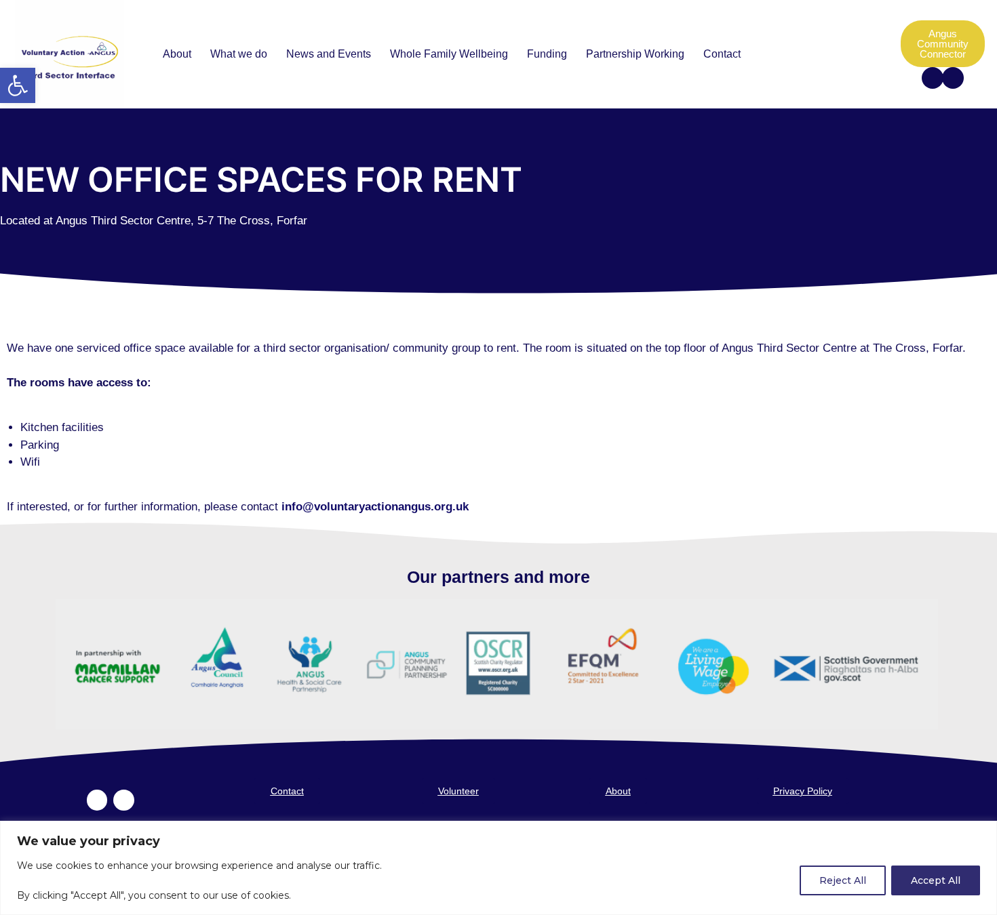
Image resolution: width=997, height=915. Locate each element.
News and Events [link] (328, 54)
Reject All (842, 880)
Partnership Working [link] (635, 54)
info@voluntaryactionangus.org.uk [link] (375, 506)
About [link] (177, 54)
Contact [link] (722, 54)
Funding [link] (547, 54)
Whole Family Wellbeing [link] (449, 54)
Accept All (935, 880)
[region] (498, 868)
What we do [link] (238, 54)
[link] (17, 85)
